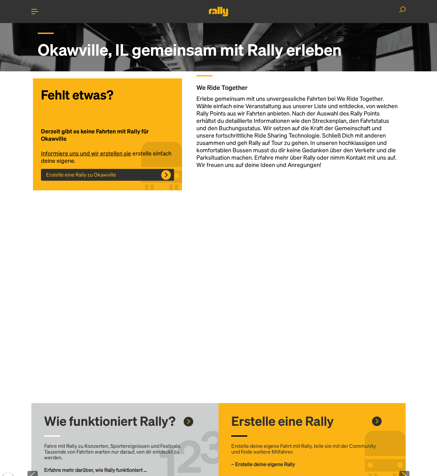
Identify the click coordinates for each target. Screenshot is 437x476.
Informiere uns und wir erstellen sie (86, 153)
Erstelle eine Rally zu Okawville (81, 174)
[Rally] (218, 11)
